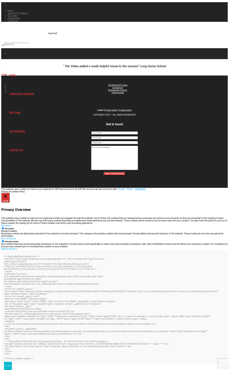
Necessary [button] (6, 225)
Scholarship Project (117, 90)
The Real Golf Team (117, 85)
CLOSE (8, 366)
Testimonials (117, 92)
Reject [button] (130, 189)
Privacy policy (111, 110)
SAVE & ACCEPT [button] (9, 249)
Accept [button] (121, 189)
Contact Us (117, 87)
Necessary (9, 229)
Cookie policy (125, 110)
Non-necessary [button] (8, 238)
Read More (140, 189)
